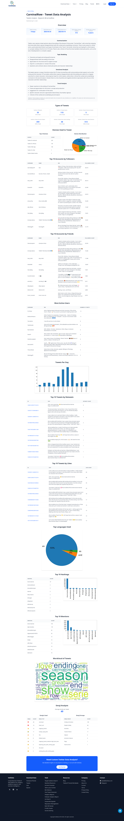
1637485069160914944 (33, 505)
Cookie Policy (85, 792)
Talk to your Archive (50, 787)
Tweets (28, 783)
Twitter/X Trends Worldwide (70, 783)
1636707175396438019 (33, 410)
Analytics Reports (49, 794)
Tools (74, 4)
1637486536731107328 (33, 435)
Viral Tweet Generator (51, 792)
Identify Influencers (50, 783)
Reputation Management (51, 804)
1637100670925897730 (33, 445)
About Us (84, 783)
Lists (27, 785)
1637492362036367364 (33, 440)
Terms (83, 787)
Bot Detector (48, 790)
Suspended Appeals (50, 801)
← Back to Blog (30, 11)
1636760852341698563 (33, 483)
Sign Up (112, 4)
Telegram (104, 783)
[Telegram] (120, 811)
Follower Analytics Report (52, 797)
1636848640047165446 (33, 499)
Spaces (28, 787)
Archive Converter (50, 785)
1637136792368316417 (33, 520)
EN (98, 4)
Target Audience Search (51, 781)
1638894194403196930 (33, 451)
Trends (92, 4)
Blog (87, 4)
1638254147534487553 (33, 457)
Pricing (81, 4)
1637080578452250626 (33, 422)
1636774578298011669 (33, 429)
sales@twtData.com (107, 781)
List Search (48, 799)
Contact (84, 785)
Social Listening (49, 810)
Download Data (65, 4)
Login (104, 4)
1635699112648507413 (33, 416)
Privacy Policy (85, 790)
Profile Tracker (49, 808)
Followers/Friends (31, 781)
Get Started (62, 767)
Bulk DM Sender (49, 806)
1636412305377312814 (33, 405)
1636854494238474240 (33, 510)
